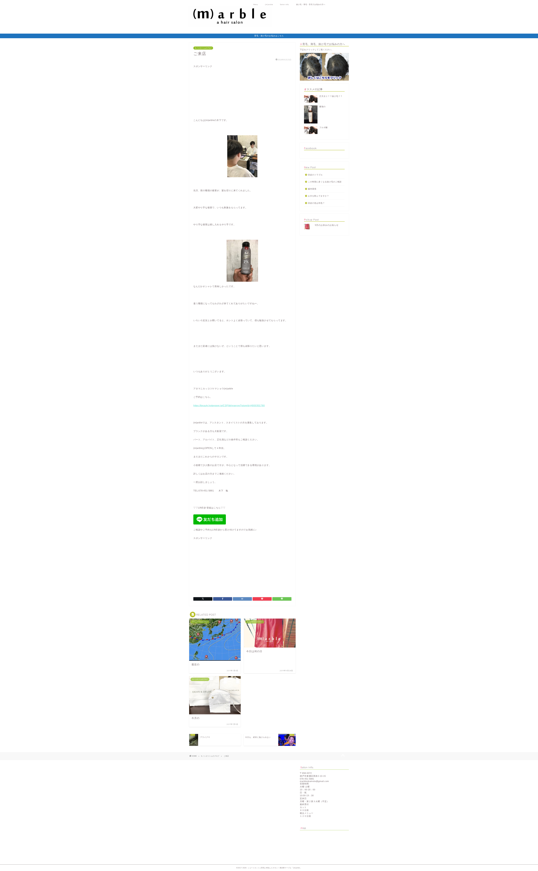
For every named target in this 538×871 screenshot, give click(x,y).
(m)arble (269, 4)
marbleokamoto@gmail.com (314, 781)
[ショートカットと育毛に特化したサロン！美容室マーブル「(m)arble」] (230, 25)
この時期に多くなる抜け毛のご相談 (325, 182)
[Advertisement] (214, 94)
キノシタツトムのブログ (203, 48)
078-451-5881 (307, 779)
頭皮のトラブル (315, 175)
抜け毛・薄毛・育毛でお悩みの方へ (310, 4)
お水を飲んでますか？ (318, 196)
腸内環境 (312, 189)
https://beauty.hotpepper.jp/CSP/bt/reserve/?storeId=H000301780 (229, 405)
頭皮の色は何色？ (316, 203)
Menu (255, 4)
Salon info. (284, 4)
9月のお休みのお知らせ (326, 225)
